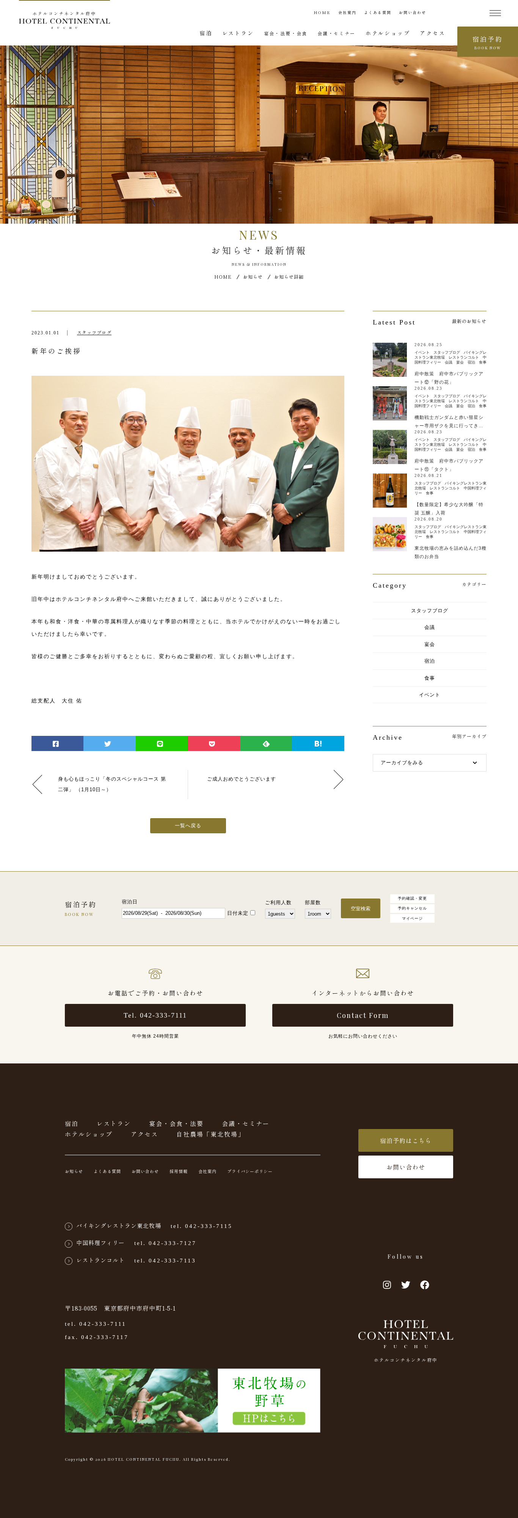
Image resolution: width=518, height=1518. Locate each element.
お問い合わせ (412, 12)
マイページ (412, 918)
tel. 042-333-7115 (201, 1226)
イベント (429, 695)
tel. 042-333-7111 (95, 1324)
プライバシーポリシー (250, 1171)
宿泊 (205, 33)
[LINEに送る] (162, 743)
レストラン (238, 33)
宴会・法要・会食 (286, 33)
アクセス (432, 33)
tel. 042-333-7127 (165, 1243)
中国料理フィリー (100, 1243)
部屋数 (313, 902)
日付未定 (237, 913)
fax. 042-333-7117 (97, 1337)
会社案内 (347, 12)
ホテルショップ (388, 33)
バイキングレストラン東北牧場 (118, 1225)
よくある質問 (377, 12)
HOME (322, 12)
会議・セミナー (336, 33)
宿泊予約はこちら (406, 1140)
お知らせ (253, 276)
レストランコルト (100, 1260)
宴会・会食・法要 (176, 1123)
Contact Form (363, 1015)
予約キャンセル (412, 908)
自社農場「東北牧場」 (210, 1133)
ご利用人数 (278, 902)
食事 (429, 678)
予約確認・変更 (412, 898)
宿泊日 (130, 902)
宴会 (429, 644)
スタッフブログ (94, 332)
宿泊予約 (487, 42)
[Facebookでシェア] (57, 743)
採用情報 (179, 1171)
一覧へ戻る (188, 825)
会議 (429, 627)
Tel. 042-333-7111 (155, 1015)
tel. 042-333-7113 (165, 1261)
